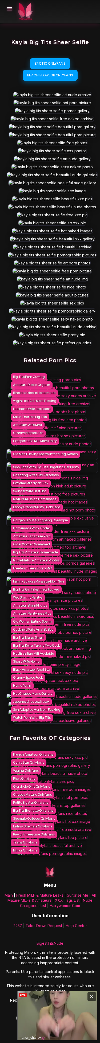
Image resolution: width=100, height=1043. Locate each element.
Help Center (76, 925)
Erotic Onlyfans (50, 63)
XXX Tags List (67, 900)
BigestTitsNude (50, 943)
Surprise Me (77, 895)
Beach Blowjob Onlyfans (50, 75)
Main (9, 895)
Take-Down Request (44, 925)
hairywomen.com (65, 905)
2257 (17, 925)
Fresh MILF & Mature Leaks (39, 895)
